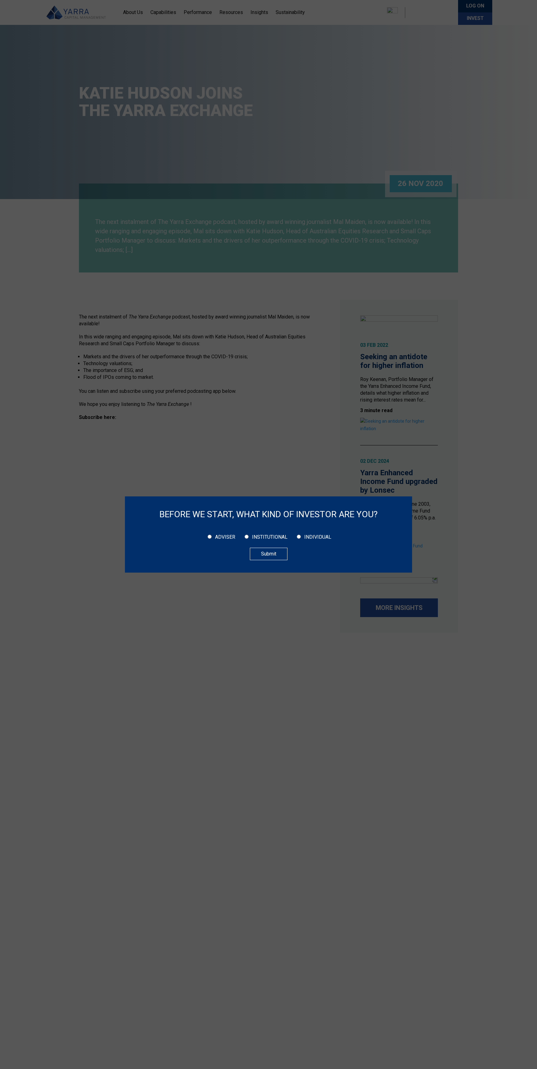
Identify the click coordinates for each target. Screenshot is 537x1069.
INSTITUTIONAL (269, 537)
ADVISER (225, 537)
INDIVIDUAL (317, 537)
